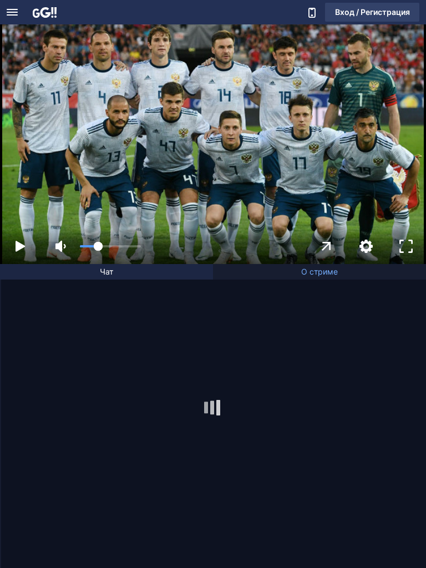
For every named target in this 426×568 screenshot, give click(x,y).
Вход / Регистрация (372, 12)
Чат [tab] (106, 271)
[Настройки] (366, 246)
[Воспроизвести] (20, 246)
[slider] (110, 246)
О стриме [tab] (319, 271)
